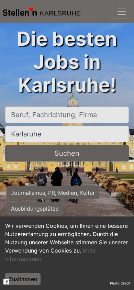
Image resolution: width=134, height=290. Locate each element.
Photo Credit (120, 283)
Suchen (67, 153)
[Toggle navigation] (121, 12)
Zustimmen (23, 279)
